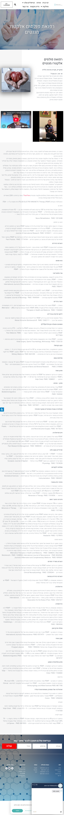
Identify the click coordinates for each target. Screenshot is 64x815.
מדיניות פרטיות (29, 810)
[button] (15, 4)
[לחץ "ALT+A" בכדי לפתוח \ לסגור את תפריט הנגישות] (2, 410)
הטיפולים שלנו (29, 2)
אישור (17, 810)
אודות (39, 2)
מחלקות (46, 6)
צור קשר (25, 6)
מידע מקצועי (34, 6)
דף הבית (45, 2)
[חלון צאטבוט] (47, 798)
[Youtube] (9, 768)
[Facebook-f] (12, 768)
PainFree (27, 195)
